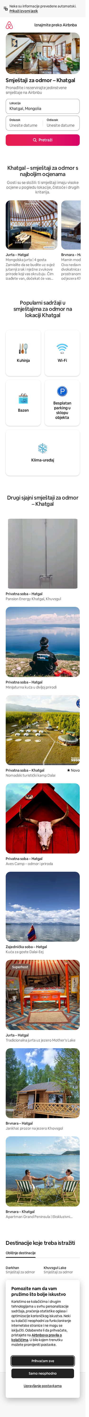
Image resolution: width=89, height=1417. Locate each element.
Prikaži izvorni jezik (23, 11)
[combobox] (42, 108)
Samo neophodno (43, 1373)
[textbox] (24, 125)
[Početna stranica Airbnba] (9, 25)
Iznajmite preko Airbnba (55, 25)
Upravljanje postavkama (43, 1386)
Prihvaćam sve (43, 1361)
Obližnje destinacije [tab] (21, 1253)
